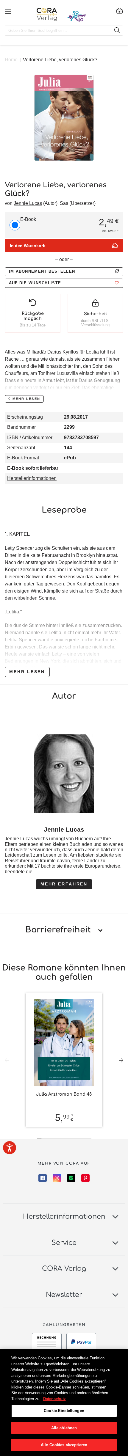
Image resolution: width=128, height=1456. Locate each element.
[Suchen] (117, 30)
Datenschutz (54, 1399)
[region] (64, 1402)
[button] (64, 283)
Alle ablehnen (64, 1428)
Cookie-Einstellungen (64, 1410)
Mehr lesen (27, 671)
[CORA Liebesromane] (47, 14)
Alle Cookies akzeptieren (64, 1445)
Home (11, 59)
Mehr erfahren (64, 884)
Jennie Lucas (28, 203)
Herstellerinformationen (32, 478)
